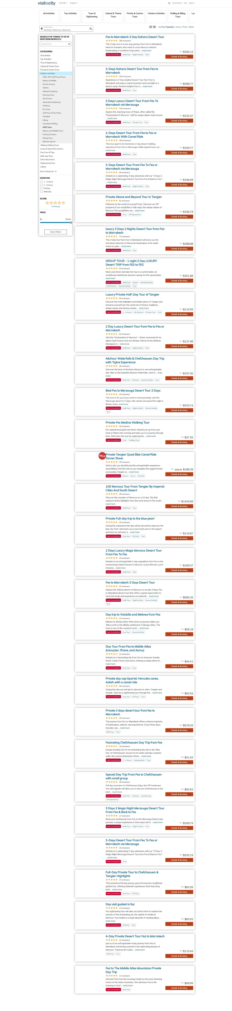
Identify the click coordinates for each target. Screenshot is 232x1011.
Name (191, 27)
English (73, 3)
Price (185, 27)
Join (185, 3)
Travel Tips (176, 3)
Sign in (192, 3)
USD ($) (62, 3)
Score (178, 27)
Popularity (169, 27)
